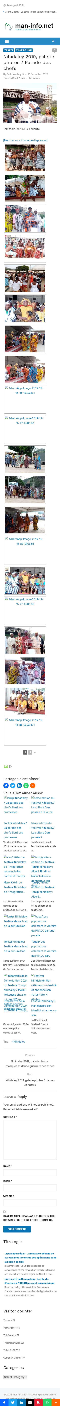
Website (8, 1196)
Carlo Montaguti (15, 74)
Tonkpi (8, 50)
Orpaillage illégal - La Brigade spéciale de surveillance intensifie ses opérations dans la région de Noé (30, 1256)
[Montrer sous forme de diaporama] (25, 140)
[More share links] (32, 785)
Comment (10, 1117)
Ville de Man (24, 50)
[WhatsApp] (26, 785)
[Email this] (30, 1402)
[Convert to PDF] (38, 1402)
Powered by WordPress (18, 1398)
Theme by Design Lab (43, 1398)
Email (7, 1181)
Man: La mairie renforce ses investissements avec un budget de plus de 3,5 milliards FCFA (31, 11)
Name (7, 1166)
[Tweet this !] (12, 785)
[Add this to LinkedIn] (19, 785)
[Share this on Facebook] (6, 785)
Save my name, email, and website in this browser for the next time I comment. (29, 1218)
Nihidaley (19, 1041)
